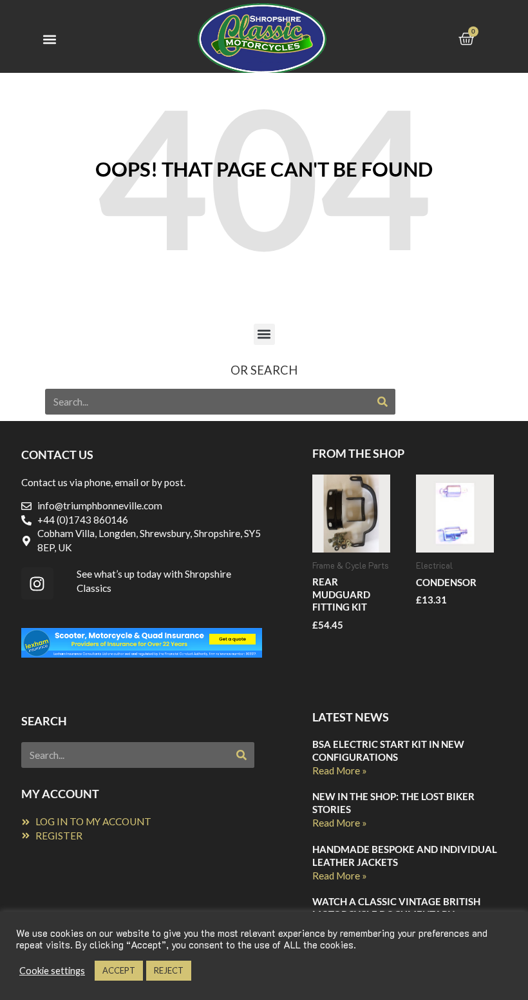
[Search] (382, 402)
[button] (49, 39)
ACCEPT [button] (118, 970)
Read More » (339, 770)
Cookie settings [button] (52, 970)
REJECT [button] (169, 970)
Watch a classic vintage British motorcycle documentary (396, 908)
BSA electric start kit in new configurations (388, 750)
